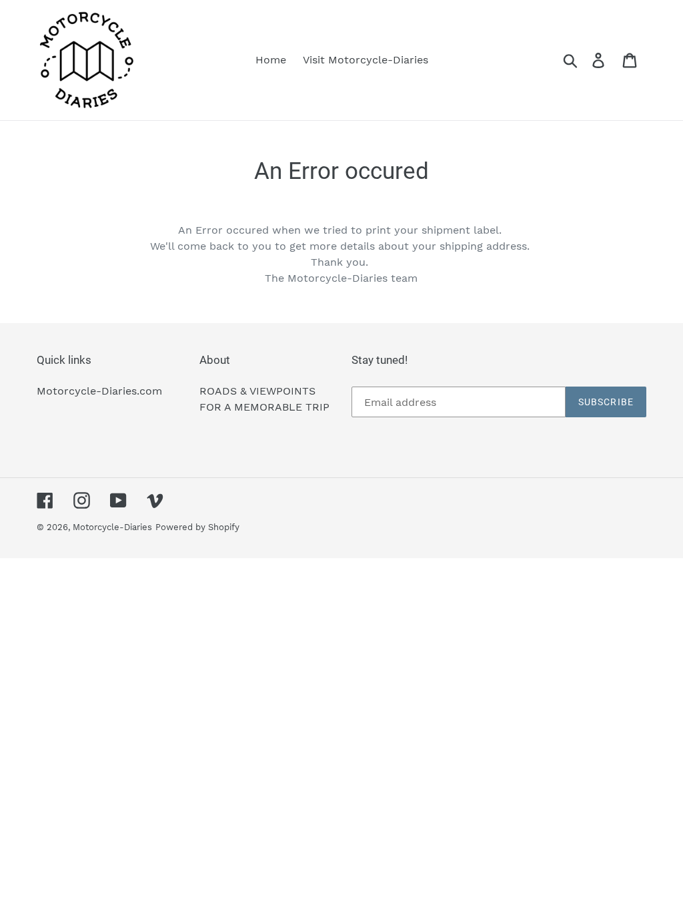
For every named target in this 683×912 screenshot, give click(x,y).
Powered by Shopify (197, 527)
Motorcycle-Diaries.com (99, 391)
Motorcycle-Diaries (112, 527)
